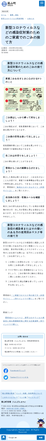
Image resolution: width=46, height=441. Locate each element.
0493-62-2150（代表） (16, 408)
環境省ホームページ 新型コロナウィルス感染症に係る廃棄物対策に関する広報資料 (23, 321)
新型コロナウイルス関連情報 (12, 18)
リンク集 (23, 397)
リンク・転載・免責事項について (29, 393)
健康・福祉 (14, 15)
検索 (41, 438)
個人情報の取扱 (8, 393)
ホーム (4, 439)
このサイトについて (10, 397)
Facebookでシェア (18, 370)
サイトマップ (33, 397)
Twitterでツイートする (19, 377)
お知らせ (30, 18)
